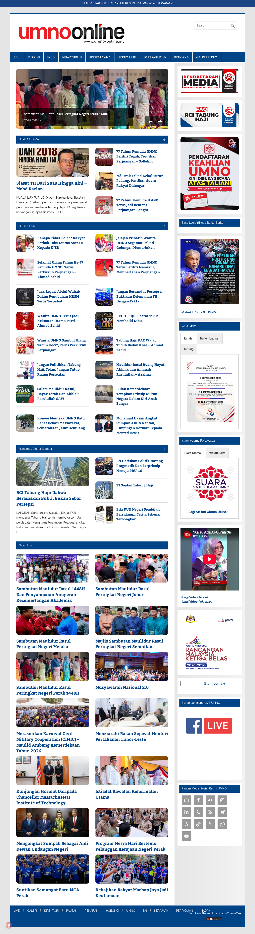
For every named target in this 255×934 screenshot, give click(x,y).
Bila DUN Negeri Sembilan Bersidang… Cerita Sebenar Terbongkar (138, 514)
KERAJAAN (161, 910)
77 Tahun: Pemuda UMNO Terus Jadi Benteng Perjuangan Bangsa (137, 205)
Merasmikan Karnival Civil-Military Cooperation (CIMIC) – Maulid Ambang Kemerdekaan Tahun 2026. (48, 742)
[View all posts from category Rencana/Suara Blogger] (164, 449)
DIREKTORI (51, 910)
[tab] (187, 338)
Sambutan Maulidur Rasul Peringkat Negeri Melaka (43, 644)
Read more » (32, 120)
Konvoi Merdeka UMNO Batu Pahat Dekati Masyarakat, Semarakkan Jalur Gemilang (61, 423)
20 (163, 74)
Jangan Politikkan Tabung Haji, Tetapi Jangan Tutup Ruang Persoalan (59, 369)
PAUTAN (71, 910)
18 (153, 74)
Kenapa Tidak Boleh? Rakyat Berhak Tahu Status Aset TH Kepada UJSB (61, 242)
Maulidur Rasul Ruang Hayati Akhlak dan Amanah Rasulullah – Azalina (141, 369)
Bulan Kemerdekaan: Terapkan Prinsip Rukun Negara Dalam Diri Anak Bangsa (136, 396)
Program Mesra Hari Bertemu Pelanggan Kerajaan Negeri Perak (130, 846)
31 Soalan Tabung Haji (134, 485)
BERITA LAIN (127, 57)
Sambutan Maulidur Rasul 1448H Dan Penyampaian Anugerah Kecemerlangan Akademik (50, 594)
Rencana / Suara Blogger (35, 448)
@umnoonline (214, 683)
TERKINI (34, 57)
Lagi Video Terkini (194, 597)
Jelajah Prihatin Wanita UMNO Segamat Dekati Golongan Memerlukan (136, 242)
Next (160, 121)
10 (117, 74)
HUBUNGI (112, 910)
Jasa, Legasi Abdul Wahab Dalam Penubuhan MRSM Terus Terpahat (58, 296)
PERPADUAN (184, 910)
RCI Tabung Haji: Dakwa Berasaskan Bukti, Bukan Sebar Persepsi (48, 498)
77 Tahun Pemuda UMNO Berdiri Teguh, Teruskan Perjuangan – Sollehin (136, 156)
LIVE (17, 57)
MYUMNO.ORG (146, 3)
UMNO (130, 910)
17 (149, 74)
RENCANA (181, 57)
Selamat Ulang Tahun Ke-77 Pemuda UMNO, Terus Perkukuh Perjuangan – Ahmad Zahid (60, 269)
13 (130, 74)
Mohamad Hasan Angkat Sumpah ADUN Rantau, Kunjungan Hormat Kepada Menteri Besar (139, 425)
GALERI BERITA (207, 57)
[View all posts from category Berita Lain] (164, 226)
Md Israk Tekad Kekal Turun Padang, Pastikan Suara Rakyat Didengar (139, 180)
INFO (51, 57)
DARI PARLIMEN (155, 57)
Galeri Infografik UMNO (198, 312)
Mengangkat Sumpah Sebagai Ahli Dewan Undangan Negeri (52, 846)
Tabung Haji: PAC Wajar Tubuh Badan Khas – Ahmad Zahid (139, 345)
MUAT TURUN (72, 57)
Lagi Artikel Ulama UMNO (208, 512)
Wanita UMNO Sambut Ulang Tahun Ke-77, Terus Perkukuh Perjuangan (61, 345)
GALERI (32, 910)
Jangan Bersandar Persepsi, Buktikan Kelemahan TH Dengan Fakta (139, 296)
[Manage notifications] (9, 925)
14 (135, 74)
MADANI (205, 910)
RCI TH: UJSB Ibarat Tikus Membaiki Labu (137, 318)
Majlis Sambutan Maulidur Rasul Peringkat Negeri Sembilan (129, 644)
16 (144, 74)
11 (121, 74)
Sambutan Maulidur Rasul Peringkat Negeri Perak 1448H (66, 114)
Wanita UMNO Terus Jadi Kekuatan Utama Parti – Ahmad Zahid (58, 320)
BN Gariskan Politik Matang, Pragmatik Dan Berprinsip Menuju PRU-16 (140, 465)
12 (126, 74)
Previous (150, 121)
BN (145, 910)
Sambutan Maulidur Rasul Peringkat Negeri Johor (122, 591)
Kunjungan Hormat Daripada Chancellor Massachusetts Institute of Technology (46, 796)
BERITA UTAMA (100, 57)
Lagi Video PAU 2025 (196, 601)
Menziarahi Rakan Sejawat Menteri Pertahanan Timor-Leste (131, 736)
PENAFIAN (91, 910)
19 (158, 74)
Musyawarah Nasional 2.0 (122, 687)
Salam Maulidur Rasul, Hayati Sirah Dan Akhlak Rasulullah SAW (58, 393)
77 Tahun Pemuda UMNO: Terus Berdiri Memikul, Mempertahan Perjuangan (138, 267)
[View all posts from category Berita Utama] (164, 140)
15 (140, 74)
